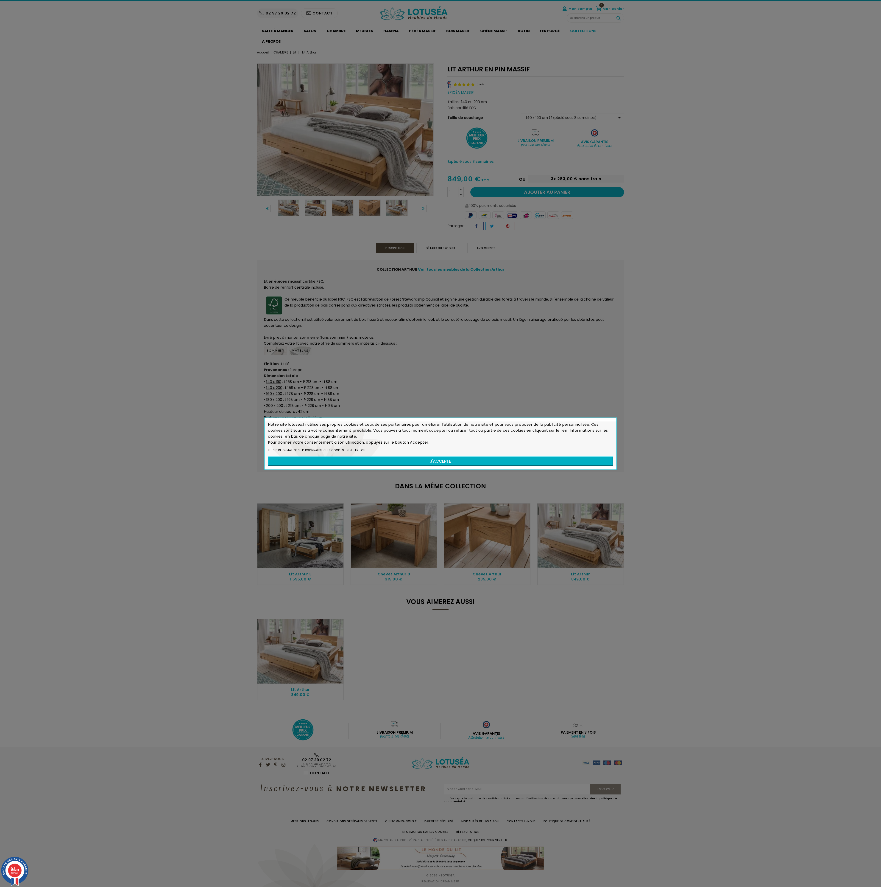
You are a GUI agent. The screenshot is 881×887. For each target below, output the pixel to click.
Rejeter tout (357, 450)
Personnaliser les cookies (323, 450)
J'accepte (440, 461)
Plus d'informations (284, 450)
